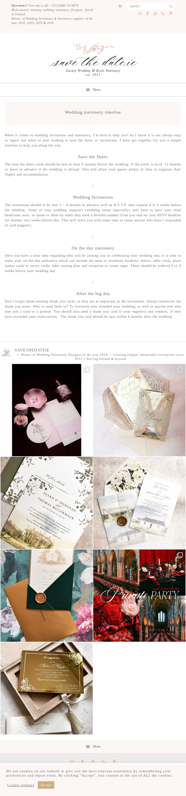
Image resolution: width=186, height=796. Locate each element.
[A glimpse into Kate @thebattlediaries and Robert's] (46, 410)
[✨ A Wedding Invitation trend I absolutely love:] (46, 503)
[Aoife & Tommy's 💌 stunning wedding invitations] (139, 410)
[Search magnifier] (171, 6)
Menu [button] (97, 90)
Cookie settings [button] (20, 785)
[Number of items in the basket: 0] (120, 6)
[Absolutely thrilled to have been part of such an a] (139, 595)
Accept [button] (46, 785)
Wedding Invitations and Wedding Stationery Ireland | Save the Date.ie (93, 60)
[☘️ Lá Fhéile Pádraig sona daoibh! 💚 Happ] (46, 595)
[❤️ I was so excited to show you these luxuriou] (46, 688)
